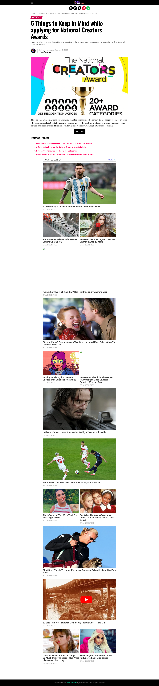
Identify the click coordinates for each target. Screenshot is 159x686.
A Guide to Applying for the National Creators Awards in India (61, 147)
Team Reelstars (45, 52)
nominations (81, 120)
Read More (80, 132)
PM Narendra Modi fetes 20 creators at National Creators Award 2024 (65, 155)
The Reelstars (72, 683)
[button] (32, 3)
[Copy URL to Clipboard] (71, 8)
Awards (54, 120)
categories (77, 126)
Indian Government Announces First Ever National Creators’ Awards (64, 143)
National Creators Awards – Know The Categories (56, 151)
